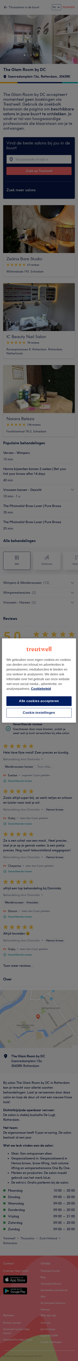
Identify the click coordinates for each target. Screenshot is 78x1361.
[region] (39, 680)
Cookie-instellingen (39, 712)
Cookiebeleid (41, 688)
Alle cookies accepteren (39, 701)
